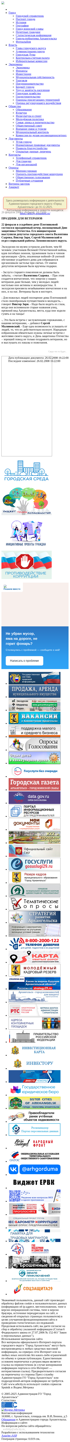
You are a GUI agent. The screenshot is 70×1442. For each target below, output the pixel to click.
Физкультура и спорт (28, 115)
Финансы (21, 70)
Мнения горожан (26, 170)
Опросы (13, 167)
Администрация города (30, 51)
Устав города (24, 141)
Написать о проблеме (24, 660)
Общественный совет (29, 125)
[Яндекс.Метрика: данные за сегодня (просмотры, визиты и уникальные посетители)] (13, 1410)
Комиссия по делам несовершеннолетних (41, 135)
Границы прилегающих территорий (38, 99)
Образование (24, 109)
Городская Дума (25, 54)
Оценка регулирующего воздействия (38, 103)
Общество (15, 106)
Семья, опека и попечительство (35, 122)
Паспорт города (25, 19)
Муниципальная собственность (35, 77)
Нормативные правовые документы (38, 145)
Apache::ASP (9, 1435)
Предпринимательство (30, 83)
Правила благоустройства (31, 148)
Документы (16, 138)
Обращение (8, 1419)
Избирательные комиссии (31, 61)
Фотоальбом (23, 41)
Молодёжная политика (30, 119)
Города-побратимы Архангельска (36, 38)
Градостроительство (28, 96)
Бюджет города (25, 86)
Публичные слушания (29, 180)
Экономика (15, 64)
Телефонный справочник (31, 157)
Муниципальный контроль (32, 132)
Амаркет (14, 187)
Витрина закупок (19, 183)
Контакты (15, 154)
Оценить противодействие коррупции (39, 174)
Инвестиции (23, 74)
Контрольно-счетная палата (33, 57)
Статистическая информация (33, 35)
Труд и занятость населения (33, 90)
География (22, 25)
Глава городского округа (31, 48)
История (21, 22)
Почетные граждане (28, 32)
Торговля (21, 80)
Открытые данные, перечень (33, 151)
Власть (13, 44)
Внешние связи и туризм (31, 128)
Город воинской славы (29, 28)
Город (12, 12)
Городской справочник (30, 15)
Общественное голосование (33, 177)
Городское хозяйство (28, 93)
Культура (21, 112)
